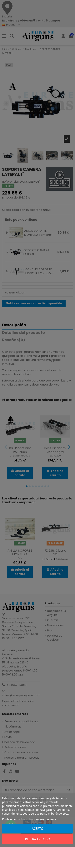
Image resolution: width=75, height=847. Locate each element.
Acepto (37, 828)
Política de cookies (14, 819)
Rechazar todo (37, 839)
